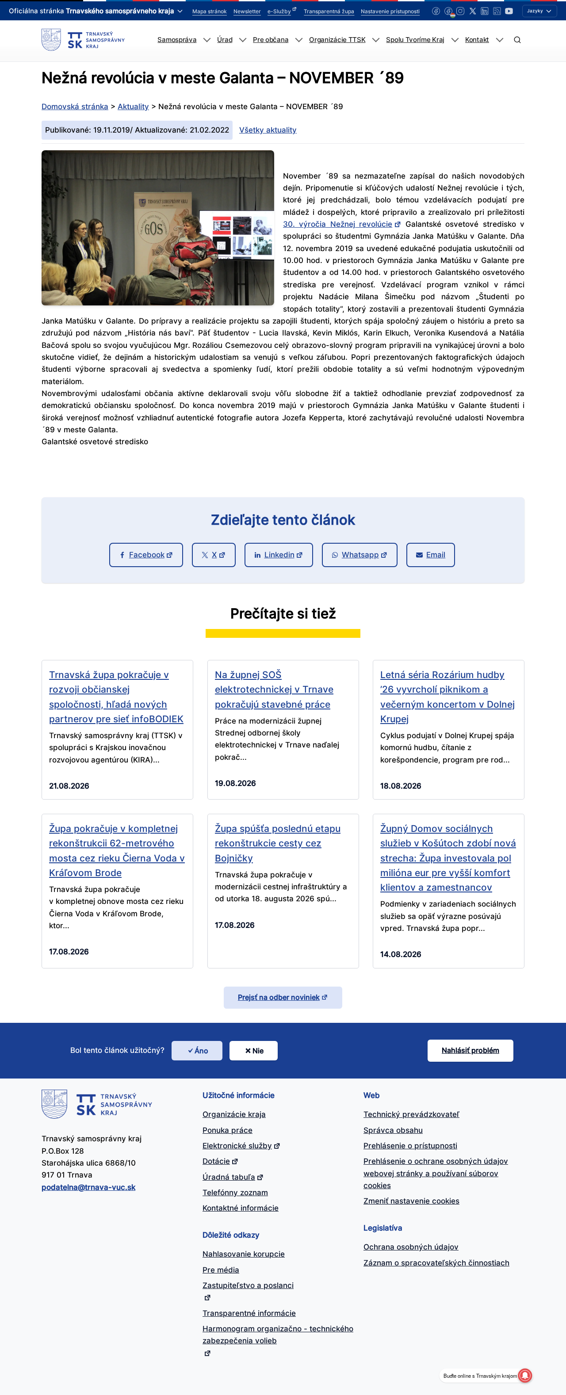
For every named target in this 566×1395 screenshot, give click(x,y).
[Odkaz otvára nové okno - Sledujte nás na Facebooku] (436, 11)
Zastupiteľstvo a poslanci (248, 1285)
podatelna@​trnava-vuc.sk (88, 1187)
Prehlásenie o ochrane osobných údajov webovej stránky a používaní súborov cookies (435, 1173)
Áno (201, 1050)
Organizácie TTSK (337, 40)
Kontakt (477, 40)
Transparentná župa (329, 11)
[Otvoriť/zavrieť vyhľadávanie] (517, 40)
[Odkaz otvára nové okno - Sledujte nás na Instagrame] (460, 11)
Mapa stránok (209, 11)
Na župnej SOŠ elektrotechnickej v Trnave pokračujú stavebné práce (274, 689)
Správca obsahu (393, 1130)
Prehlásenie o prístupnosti (410, 1145)
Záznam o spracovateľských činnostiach (436, 1262)
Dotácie (216, 1161)
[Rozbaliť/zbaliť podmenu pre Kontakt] (499, 40)
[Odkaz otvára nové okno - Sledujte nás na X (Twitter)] (472, 11)
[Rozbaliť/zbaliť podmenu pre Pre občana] (299, 40)
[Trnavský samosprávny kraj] (83, 40)
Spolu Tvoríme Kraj (415, 40)
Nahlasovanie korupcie (244, 1254)
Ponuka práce (227, 1130)
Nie (258, 1050)
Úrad (224, 40)
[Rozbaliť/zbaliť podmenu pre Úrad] (243, 40)
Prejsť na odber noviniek (279, 997)
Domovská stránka (75, 106)
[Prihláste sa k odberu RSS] (497, 11)
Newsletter (247, 11)
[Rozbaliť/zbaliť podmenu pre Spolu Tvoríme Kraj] (455, 40)
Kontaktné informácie (241, 1208)
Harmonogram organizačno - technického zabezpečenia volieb (278, 1334)
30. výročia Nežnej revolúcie (337, 224)
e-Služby (279, 11)
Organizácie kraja (234, 1114)
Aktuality (133, 106)
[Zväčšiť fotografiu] (158, 302)
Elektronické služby (237, 1145)
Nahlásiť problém (470, 1050)
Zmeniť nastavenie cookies (411, 1201)
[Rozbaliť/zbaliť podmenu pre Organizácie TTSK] (376, 40)
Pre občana (270, 40)
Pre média (221, 1269)
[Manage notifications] (525, 1375)
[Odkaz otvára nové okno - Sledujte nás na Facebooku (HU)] (448, 11)
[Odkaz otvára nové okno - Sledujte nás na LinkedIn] (484, 11)
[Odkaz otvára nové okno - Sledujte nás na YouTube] (509, 11)
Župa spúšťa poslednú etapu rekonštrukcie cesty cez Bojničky (277, 843)
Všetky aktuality (268, 130)
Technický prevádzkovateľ (411, 1114)
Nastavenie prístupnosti (390, 11)
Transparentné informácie (249, 1313)
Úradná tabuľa (229, 1177)
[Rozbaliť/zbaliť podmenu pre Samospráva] (207, 40)
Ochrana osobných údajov (411, 1247)
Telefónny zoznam (235, 1192)
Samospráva (176, 40)
